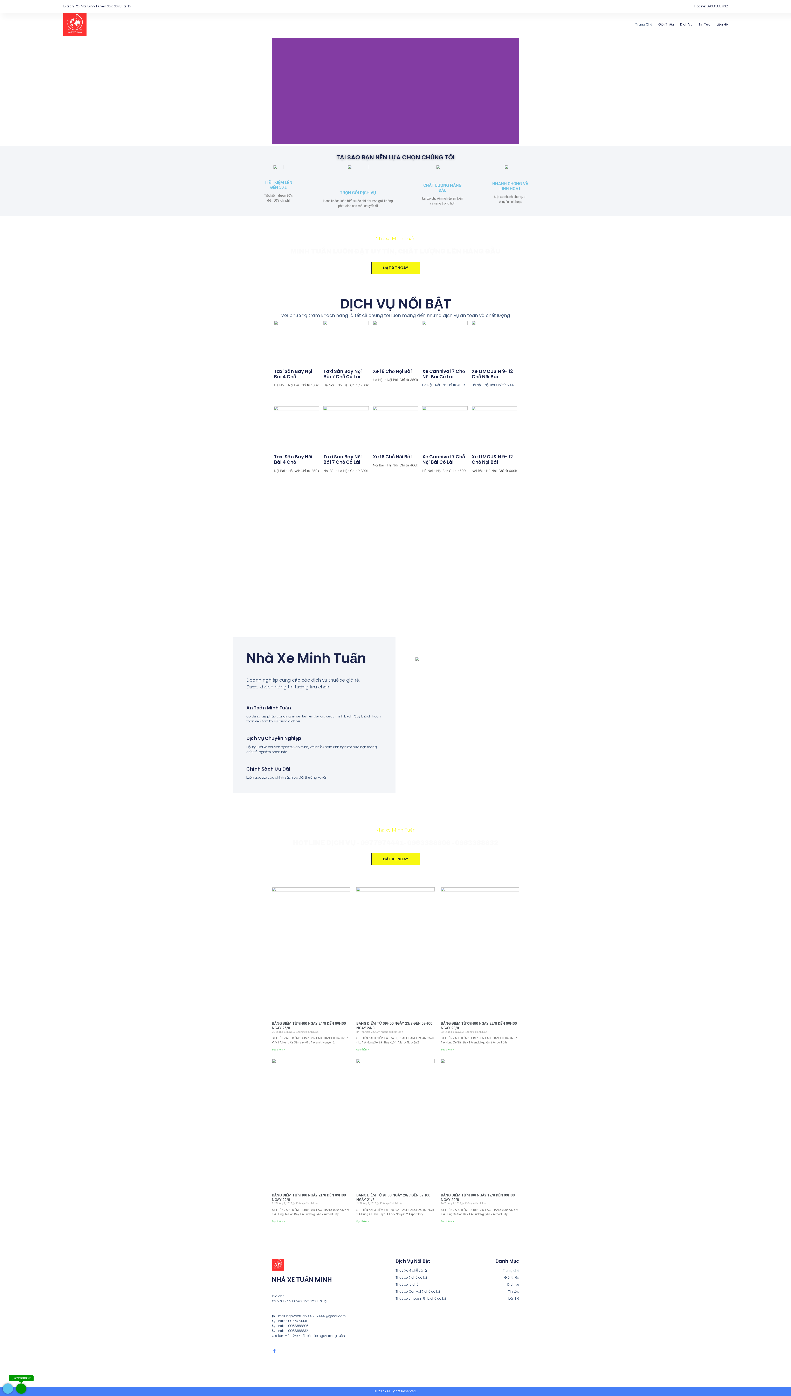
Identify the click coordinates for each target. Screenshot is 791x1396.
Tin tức (704, 24)
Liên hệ (722, 24)
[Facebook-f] (274, 1351)
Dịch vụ (686, 24)
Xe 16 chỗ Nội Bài (392, 371)
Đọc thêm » (278, 1049)
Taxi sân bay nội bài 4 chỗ (293, 374)
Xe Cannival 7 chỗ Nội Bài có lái (443, 374)
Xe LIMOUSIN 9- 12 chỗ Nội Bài (492, 374)
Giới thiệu (666, 24)
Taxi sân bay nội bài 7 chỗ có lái (342, 374)
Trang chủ (643, 24)
